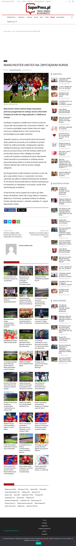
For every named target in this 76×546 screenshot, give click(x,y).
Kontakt (24, 1)
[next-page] (8, 477)
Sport (41, 17)
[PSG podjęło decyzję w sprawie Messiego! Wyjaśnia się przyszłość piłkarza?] (42, 438)
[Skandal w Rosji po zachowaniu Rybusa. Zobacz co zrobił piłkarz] (10, 417)
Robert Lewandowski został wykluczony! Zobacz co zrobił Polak (41, 468)
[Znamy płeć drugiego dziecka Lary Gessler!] (54, 221)
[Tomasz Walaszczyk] (5, 70)
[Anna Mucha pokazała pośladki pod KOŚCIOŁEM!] (54, 111)
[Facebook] (66, 1)
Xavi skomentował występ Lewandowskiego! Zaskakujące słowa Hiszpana (9, 323)
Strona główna (7, 31)
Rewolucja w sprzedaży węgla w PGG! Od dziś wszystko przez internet (39, 235)
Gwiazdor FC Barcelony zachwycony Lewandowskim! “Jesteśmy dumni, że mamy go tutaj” (10, 406)
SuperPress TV (12, 22)
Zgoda (38, 543)
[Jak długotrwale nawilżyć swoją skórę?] (54, 94)
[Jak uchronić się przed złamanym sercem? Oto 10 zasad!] (54, 135)
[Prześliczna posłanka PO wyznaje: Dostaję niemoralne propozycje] (54, 189)
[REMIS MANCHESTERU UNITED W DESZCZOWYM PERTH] (10, 292)
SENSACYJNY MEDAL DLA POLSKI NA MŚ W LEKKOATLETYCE (25, 404)
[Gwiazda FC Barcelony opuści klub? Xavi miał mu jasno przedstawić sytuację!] (10, 377)
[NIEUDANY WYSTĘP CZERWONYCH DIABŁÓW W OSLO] (42, 271)
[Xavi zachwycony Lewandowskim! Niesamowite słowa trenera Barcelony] (42, 377)
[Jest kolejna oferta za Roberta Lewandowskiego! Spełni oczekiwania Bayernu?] (26, 438)
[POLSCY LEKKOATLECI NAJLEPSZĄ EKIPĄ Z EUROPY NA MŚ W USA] (26, 313)
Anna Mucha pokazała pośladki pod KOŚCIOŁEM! (64, 110)
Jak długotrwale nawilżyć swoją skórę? (64, 94)
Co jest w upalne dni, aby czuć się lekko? (65, 87)
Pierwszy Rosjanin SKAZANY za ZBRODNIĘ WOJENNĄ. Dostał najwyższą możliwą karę (65, 232)
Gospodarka (60, 17)
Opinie (36, 17)
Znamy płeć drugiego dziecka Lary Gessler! (64, 221)
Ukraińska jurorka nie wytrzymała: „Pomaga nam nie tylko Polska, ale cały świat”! (65, 212)
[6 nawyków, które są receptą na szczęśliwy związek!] (54, 102)
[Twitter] (72, 1)
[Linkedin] (69, 1)
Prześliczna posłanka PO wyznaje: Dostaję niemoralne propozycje (64, 191)
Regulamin (30, 1)
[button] (72, 17)
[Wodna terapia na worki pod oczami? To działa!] (54, 145)
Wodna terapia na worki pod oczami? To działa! (65, 144)
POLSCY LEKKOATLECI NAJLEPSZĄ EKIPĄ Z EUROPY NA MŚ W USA (25, 321)
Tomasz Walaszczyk (15, 70)
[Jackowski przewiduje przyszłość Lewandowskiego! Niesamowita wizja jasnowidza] (42, 292)
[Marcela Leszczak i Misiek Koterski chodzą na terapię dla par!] (54, 119)
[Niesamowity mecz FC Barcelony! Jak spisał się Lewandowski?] (10, 271)
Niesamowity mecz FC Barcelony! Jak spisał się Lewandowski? (10, 278)
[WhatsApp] (18, 222)
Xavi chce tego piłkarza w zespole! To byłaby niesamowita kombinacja (41, 321)
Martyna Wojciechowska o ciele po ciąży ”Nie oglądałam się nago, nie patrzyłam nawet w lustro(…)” (65, 163)
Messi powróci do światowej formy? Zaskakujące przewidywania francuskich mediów (25, 280)
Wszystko (44, 534)
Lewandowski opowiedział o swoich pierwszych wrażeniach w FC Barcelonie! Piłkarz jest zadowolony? (41, 344)
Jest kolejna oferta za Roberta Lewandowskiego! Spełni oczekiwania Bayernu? (25, 448)
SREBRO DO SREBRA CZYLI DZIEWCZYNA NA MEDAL (26, 363)
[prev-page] (5, 477)
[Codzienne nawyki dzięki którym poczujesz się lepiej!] (54, 80)
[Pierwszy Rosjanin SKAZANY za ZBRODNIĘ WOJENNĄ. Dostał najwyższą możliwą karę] (54, 229)
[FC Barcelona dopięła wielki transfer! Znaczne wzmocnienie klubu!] (10, 438)
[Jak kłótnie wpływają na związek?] (54, 128)
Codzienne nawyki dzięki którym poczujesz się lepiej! (65, 79)
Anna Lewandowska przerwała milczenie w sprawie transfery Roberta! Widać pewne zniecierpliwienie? (10, 469)
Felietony (21, 17)
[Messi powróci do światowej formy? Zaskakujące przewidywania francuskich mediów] (26, 271)
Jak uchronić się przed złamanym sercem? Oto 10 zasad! (64, 136)
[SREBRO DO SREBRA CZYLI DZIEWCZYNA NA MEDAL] (26, 355)
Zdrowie (29, 17)
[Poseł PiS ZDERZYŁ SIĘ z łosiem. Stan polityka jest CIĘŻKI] (54, 242)
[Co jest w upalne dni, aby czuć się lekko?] (54, 88)
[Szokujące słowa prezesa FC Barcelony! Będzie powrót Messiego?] (42, 355)
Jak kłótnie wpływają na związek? (65, 128)
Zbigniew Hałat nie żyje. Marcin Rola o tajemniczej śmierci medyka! (65, 201)
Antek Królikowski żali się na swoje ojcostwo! (65, 173)
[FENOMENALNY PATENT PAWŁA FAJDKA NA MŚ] (10, 334)
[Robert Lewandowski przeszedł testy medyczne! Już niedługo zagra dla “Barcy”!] (42, 396)
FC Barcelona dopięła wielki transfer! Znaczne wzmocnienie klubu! (10, 446)
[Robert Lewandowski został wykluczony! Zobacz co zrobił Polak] (42, 460)
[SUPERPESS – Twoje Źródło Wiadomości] (38, 8)
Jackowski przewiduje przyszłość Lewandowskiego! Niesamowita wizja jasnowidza (41, 302)
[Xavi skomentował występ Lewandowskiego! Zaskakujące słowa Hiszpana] (10, 313)
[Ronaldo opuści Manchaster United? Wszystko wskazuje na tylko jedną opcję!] (26, 334)
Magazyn (48, 1)
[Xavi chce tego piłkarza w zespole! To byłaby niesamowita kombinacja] (42, 313)
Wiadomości (11, 17)
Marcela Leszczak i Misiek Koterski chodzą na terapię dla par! (65, 120)
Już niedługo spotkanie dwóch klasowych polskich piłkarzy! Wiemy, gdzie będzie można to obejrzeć (10, 365)
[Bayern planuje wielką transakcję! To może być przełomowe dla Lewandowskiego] (26, 460)
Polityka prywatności (39, 1)
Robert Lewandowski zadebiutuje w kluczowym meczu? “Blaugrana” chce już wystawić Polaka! (25, 427)
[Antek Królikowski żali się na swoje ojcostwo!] (54, 174)
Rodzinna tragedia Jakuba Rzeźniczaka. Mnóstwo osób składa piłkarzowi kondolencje (13, 235)
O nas (18, 1)
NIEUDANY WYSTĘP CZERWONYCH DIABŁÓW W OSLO (42, 278)
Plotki (47, 17)
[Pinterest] (14, 222)
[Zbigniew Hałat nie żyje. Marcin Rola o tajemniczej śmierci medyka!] (54, 200)
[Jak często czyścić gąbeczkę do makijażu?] (54, 153)
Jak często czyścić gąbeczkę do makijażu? (64, 153)
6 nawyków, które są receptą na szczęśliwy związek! (65, 102)
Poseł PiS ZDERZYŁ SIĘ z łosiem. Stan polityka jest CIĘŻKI (65, 242)
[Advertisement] (38, 46)
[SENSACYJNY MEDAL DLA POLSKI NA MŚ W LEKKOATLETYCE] (26, 396)
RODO (44, 531)
